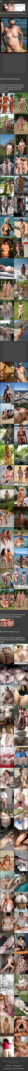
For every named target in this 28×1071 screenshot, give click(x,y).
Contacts (9, 1065)
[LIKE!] (1, 16)
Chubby (14, 1)
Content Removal (18, 1065)
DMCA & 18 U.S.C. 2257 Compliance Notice (14, 1068)
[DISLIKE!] (7, 16)
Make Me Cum (19, 5)
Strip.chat (18, 10)
